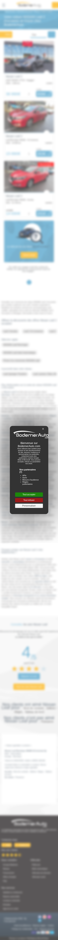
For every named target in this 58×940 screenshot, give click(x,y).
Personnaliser (29, 506)
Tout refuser (29, 500)
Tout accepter (29, 494)
